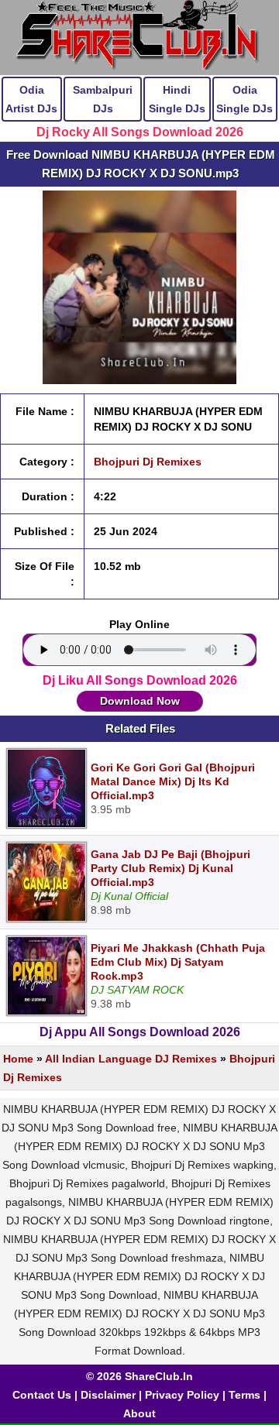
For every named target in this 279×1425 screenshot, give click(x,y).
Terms (244, 1395)
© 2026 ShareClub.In (139, 1376)
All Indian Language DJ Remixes (131, 1058)
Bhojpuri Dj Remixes (148, 461)
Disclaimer (108, 1395)
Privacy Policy (182, 1395)
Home (18, 1058)
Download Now (140, 701)
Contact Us (41, 1395)
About (139, 1413)
